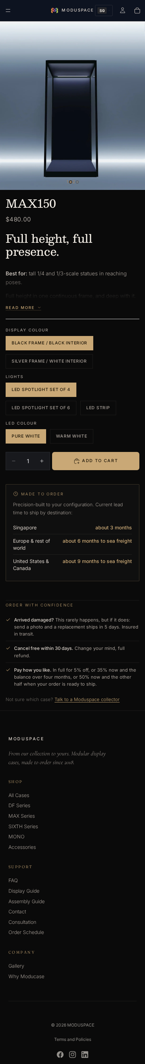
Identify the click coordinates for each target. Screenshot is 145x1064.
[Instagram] (72, 1054)
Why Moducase (26, 976)
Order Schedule (26, 932)
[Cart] (137, 10)
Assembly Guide (26, 901)
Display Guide (23, 891)
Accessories (22, 847)
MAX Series (21, 816)
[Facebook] (60, 1054)
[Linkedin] (85, 1054)
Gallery (16, 966)
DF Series (19, 805)
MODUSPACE (80, 1025)
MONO (16, 836)
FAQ (13, 880)
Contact (17, 911)
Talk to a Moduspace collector (87, 699)
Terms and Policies (72, 1039)
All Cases (18, 795)
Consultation (22, 922)
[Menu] (8, 10)
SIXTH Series (23, 826)
